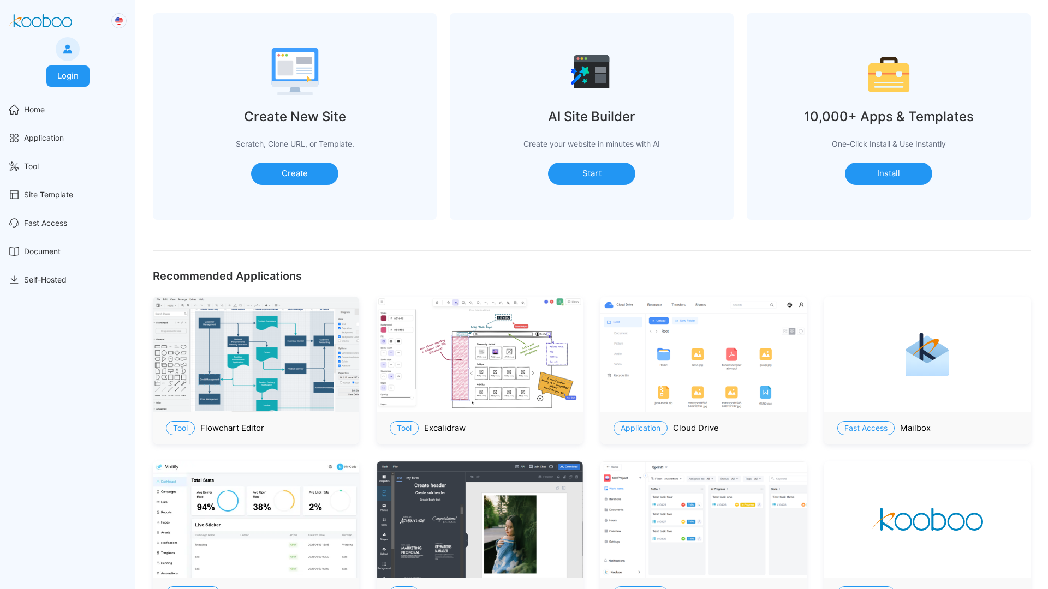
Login (68, 76)
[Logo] (40, 20)
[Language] (119, 20)
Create (295, 173)
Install (888, 173)
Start (592, 173)
